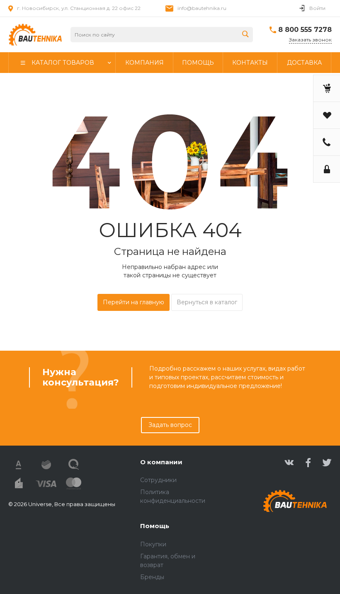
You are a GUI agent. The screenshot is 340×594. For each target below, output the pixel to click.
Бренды (152, 577)
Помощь (154, 526)
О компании (161, 462)
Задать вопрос (170, 425)
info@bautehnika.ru (201, 8)
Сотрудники (158, 480)
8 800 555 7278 (305, 30)
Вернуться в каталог (207, 302)
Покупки (153, 544)
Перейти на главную (133, 302)
